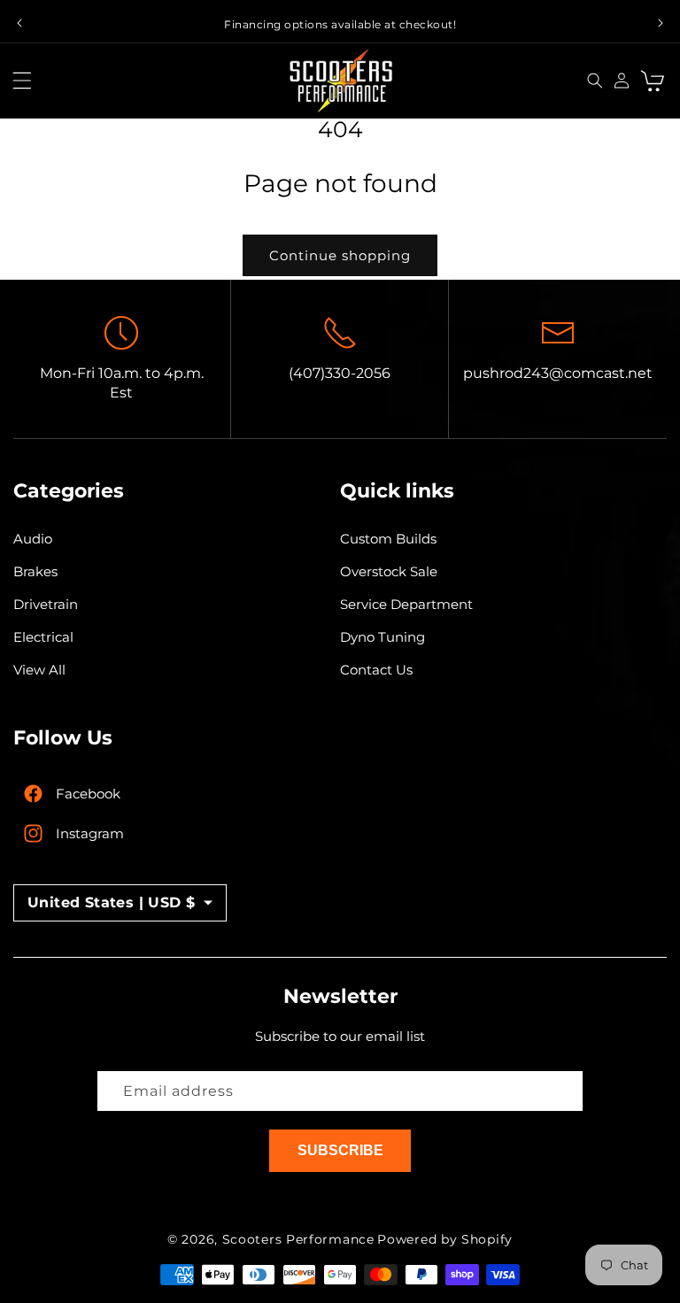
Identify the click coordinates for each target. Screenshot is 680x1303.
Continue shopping (340, 255)
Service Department (406, 604)
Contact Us (376, 669)
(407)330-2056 (339, 373)
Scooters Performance (298, 1239)
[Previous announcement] (19, 23)
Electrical (43, 636)
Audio (32, 538)
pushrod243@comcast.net (558, 373)
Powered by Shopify (445, 1239)
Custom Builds (388, 538)
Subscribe (340, 1150)
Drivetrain (45, 604)
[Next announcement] (660, 23)
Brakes (35, 571)
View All (39, 669)
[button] (26, 80)
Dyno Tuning (382, 636)
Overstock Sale (388, 571)
